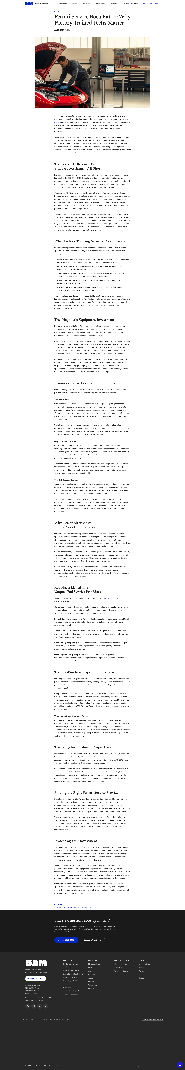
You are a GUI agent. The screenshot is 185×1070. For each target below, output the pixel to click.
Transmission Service (71, 977)
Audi (89, 971)
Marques (87, 3)
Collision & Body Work (71, 994)
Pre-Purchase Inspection (72, 991)
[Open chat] (180, 1065)
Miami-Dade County (121, 971)
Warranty (142, 971)
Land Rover (92, 974)
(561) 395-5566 (31, 993)
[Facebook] (27, 1006)
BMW (90, 967)
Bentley (91, 988)
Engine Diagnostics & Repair (73, 974)
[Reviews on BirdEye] (45, 1006)
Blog (56, 11)
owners (57, 122)
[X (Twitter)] (39, 1006)
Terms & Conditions (153, 1066)
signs (109, 598)
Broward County (119, 967)
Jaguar (90, 978)
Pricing (141, 967)
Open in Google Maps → (152, 1019)
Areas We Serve (101, 3)
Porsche (91, 981)
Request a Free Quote (150, 3)
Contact (114, 3)
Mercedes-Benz (94, 964)
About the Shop (62, 3)
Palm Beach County (121, 964)
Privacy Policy (139, 1066)
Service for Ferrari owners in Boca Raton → (75, 907)
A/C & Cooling (68, 987)
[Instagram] (33, 1006)
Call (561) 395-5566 (66, 940)
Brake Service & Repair (71, 970)
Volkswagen (92, 985)
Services (75, 3)
